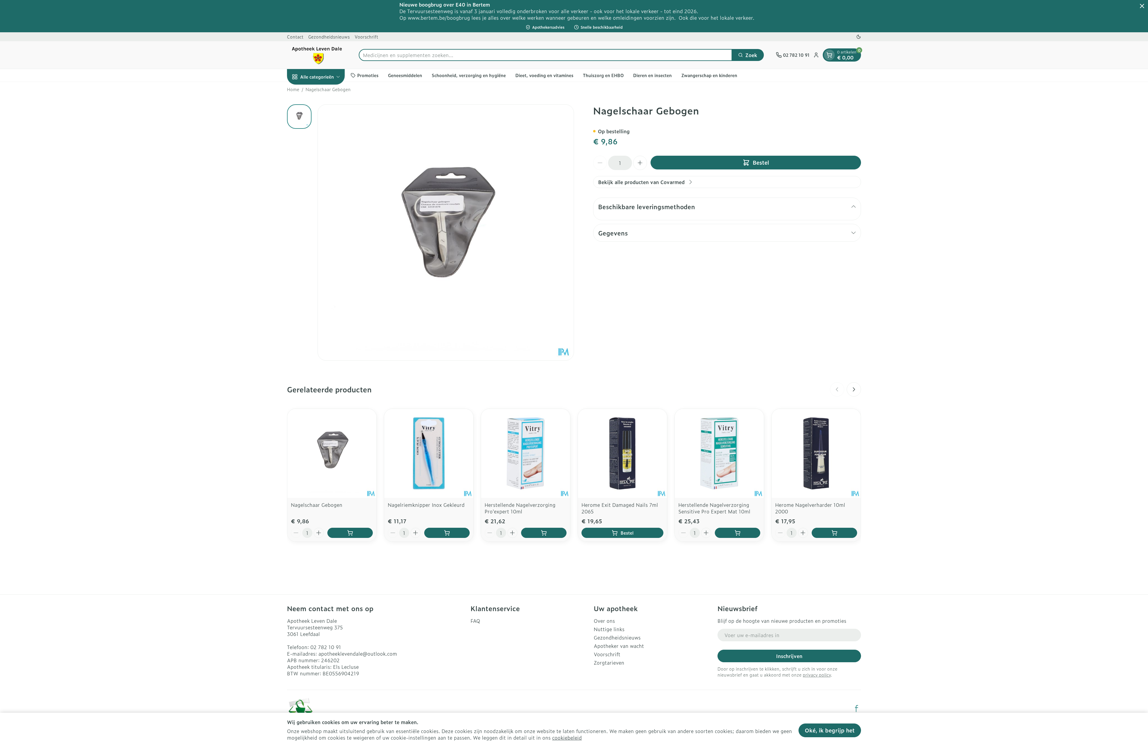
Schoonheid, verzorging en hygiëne (469, 75)
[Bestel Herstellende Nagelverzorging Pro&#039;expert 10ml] (544, 533)
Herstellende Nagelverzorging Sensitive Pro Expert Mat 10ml (714, 508)
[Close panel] (1142, 6)
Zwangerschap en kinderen (709, 75)
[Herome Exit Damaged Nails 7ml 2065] (622, 453)
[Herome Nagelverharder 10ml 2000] (816, 453)
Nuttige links (609, 629)
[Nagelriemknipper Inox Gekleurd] (428, 453)
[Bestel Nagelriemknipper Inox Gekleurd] (447, 533)
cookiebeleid (567, 737)
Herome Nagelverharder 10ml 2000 (810, 508)
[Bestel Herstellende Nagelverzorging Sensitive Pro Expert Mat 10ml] (737, 533)
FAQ (475, 620)
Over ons (604, 620)
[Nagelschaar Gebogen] (331, 453)
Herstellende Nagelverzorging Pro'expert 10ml (520, 508)
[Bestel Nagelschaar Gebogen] (350, 533)
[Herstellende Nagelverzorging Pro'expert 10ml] (525, 453)
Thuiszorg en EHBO (603, 75)
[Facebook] (856, 708)
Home (293, 89)
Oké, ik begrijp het (830, 730)
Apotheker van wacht (619, 646)
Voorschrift (366, 36)
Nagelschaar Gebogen (316, 504)
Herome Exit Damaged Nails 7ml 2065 (619, 508)
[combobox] (545, 55)
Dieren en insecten (652, 75)
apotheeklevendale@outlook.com (357, 653)
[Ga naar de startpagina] (317, 55)
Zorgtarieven (609, 662)
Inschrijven (789, 656)
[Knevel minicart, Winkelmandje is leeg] (829, 55)
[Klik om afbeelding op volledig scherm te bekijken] (446, 232)
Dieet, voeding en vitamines (544, 75)
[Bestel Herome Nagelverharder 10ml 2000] (834, 533)
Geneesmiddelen (405, 75)
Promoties (367, 75)
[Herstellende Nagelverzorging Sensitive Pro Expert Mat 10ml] (719, 453)
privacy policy (817, 674)
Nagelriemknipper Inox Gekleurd (426, 504)
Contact (295, 36)
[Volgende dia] (854, 389)
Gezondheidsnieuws (329, 36)
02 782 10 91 (325, 647)
